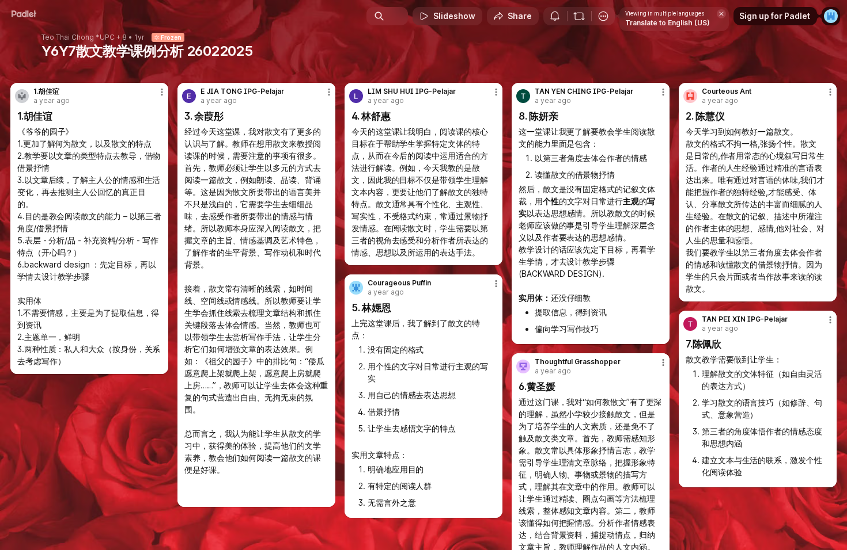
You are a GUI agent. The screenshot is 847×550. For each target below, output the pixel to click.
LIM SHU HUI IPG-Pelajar (412, 91)
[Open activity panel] (554, 16)
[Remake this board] (579, 16)
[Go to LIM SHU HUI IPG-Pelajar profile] (356, 96)
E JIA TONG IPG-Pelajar (242, 91)
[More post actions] (162, 92)
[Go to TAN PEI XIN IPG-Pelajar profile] (690, 324)
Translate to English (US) (667, 22)
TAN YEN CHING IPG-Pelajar (584, 91)
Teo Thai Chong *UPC (78, 37)
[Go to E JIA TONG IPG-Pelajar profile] (189, 96)
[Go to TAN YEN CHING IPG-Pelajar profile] (523, 96)
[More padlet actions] (603, 16)
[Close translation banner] (721, 13)
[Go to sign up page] (831, 16)
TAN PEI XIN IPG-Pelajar (745, 319)
